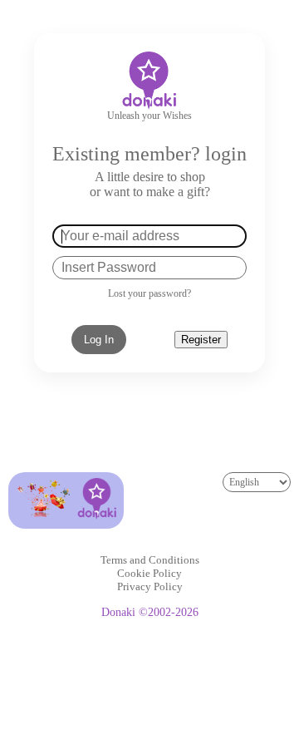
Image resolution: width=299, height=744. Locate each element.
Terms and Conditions (149, 560)
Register (201, 339)
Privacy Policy (150, 586)
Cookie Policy (149, 573)
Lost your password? (149, 293)
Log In (99, 339)
